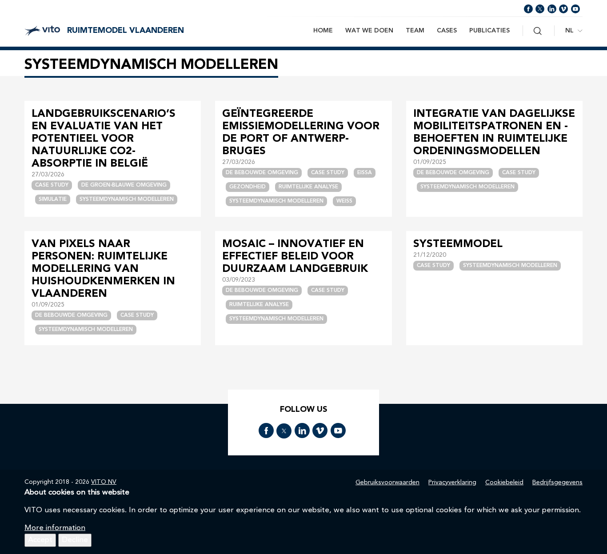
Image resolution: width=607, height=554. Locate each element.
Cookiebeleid (504, 482)
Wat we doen (369, 31)
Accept (40, 540)
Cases (447, 31)
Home (323, 31)
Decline (75, 540)
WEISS (344, 201)
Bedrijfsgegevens (557, 482)
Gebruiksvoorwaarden (387, 482)
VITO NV (103, 482)
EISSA (364, 172)
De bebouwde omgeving (262, 172)
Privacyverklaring (452, 482)
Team (415, 31)
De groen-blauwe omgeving (124, 185)
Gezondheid (247, 187)
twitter (539, 8)
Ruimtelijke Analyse (308, 187)
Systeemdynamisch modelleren (127, 199)
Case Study (51, 185)
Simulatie (53, 199)
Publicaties (489, 31)
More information (54, 528)
